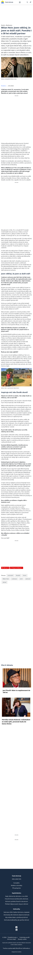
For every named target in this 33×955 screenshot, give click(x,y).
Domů (3, 25)
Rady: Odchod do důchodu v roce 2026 (16, 896)
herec (24, 575)
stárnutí (27, 579)
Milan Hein (6, 579)
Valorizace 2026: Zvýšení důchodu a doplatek (16, 912)
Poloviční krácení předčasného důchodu (16, 899)
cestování (10, 575)
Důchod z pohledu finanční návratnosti (16, 901)
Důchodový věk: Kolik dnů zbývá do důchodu (16, 915)
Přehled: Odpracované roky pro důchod (16, 904)
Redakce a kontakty (16, 885)
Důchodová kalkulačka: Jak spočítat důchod (16, 920)
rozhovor (14, 579)
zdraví (4, 582)
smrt (21, 579)
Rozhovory (9, 25)
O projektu (16, 883)
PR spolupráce (16, 888)
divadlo (18, 575)
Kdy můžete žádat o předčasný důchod (16, 917)
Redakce (3, 86)
